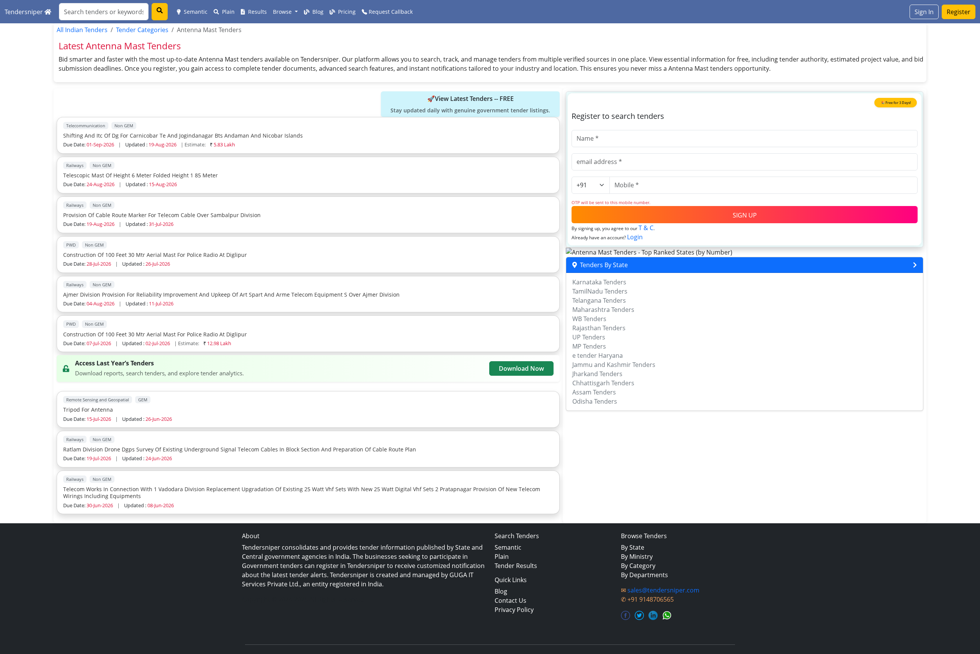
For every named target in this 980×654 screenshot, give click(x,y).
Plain (227, 11)
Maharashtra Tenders (603, 309)
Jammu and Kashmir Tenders (613, 364)
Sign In (924, 12)
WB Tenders (589, 319)
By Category (638, 565)
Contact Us (510, 600)
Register (958, 12)
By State (632, 547)
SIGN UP (745, 215)
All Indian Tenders (82, 30)
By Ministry (637, 556)
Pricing (346, 11)
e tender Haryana (597, 355)
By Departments (644, 575)
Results (257, 11)
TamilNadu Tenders (599, 291)
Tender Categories (142, 30)
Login (635, 237)
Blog (317, 11)
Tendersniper (24, 12)
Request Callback (390, 11)
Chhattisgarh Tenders (603, 383)
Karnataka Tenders (599, 282)
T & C (646, 228)
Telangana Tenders (599, 300)
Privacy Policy (514, 609)
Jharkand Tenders (597, 374)
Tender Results (516, 565)
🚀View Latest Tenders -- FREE (470, 104)
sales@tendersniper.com (663, 590)
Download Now (521, 368)
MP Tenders (589, 346)
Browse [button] (283, 11)
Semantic (194, 11)
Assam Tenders (594, 392)
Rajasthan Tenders (599, 328)
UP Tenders (588, 337)
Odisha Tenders (594, 401)
